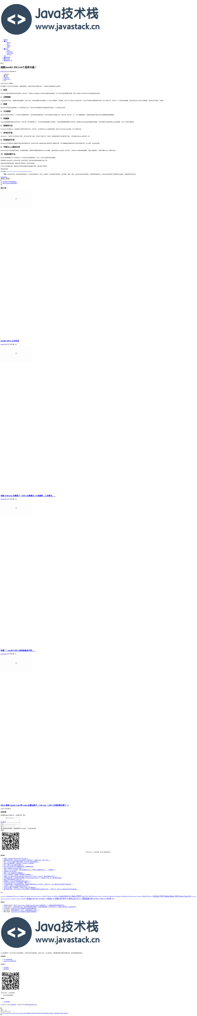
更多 (41, 1013)
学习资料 (7, 59)
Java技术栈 (7, 1001)
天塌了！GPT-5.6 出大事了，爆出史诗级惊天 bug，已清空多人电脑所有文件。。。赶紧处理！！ (30, 869)
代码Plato (6, 905)
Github (50, 896)
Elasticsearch (39, 896)
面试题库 (7, 57)
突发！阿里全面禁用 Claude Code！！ (14, 879)
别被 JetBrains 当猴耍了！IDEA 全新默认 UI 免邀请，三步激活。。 (28, 496)
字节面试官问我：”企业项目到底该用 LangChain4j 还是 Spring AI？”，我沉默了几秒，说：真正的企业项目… (33, 878)
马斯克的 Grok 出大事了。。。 (12, 871)
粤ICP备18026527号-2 (31, 1004)
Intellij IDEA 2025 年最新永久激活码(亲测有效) (23, 908)
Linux (101, 896)
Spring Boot (10, 51)
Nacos (132, 896)
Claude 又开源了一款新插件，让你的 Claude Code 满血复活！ (20, 887)
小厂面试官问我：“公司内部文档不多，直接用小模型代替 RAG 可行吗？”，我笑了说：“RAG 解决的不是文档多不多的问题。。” (39, 884)
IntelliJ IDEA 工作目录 (10, 341)
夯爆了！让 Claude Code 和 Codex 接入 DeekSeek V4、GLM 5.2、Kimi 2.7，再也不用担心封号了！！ (31, 876)
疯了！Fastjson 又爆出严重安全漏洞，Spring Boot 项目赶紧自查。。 (22, 861)
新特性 (8, 42)
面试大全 (66, 1013)
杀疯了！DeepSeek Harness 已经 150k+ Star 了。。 (17, 858)
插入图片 (3, 822)
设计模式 (97, 898)
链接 (8, 178)
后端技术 (29, 1013)
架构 (58, 898)
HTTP (56, 896)
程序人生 (73, 898)
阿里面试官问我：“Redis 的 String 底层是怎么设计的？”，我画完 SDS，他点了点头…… (27, 860)
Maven (112, 896)
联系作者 (6, 969)
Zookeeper (19, 898)
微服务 (44, 898)
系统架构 (87, 898)
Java (6, 41)
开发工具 (6, 77)
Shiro (151, 896)
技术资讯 (38, 1013)
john (5, 908)
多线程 (8, 46)
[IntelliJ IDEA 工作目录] (16, 207)
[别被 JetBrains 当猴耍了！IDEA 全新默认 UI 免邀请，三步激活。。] (16, 361)
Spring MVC (8, 898)
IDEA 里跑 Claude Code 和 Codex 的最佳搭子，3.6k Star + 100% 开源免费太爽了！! (35, 805)
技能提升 (8, 60)
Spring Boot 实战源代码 (10, 961)
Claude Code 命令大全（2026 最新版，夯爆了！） (17, 882)
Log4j (106, 896)
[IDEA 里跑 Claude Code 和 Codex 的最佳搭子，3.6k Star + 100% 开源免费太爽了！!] (16, 671)
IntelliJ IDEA (4, 71)
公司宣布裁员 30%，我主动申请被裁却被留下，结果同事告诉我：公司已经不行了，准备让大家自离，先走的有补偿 (44, 906)
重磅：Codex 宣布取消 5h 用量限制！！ (14, 873)
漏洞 (65, 898)
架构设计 (47, 1013)
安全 (38, 898)
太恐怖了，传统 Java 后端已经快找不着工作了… (17, 886)
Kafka (96, 896)
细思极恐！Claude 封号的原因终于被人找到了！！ (17, 881)
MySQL (126, 896)
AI (5, 56)
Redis (146, 896)
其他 (25, 1013)
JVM (8, 47)
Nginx (140, 896)
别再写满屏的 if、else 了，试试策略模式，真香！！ (25, 910)
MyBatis (119, 896)
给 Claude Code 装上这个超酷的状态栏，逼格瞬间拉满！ (19, 866)
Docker (17, 896)
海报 (3, 178)
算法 (80, 898)
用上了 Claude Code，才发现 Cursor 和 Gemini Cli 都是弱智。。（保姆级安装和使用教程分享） (39, 905)
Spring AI (9, 54)
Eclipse (29, 896)
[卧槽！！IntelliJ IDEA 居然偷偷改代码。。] (16, 516)
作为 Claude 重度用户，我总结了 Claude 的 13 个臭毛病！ (19, 863)
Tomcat (13, 898)
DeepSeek (11, 896)
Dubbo (23, 896)
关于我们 (6, 967)
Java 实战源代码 (8, 959)
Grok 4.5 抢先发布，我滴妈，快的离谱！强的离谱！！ (18, 874)
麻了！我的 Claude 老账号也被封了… (14, 865)
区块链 (24, 898)
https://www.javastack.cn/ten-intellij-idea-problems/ (19, 171)
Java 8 (84, 896)
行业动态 (61, 1013)
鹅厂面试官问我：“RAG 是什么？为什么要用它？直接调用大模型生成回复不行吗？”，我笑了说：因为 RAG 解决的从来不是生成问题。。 (41, 889)
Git (45, 896)
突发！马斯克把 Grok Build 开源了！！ (14, 868)
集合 (8, 44)
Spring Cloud (10, 53)
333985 (5, 906)
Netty (136, 896)
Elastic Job (33, 896)
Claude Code (3, 896)
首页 (6, 39)
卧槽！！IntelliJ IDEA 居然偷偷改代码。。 (18, 650)
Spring (6, 49)
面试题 (110, 898)
